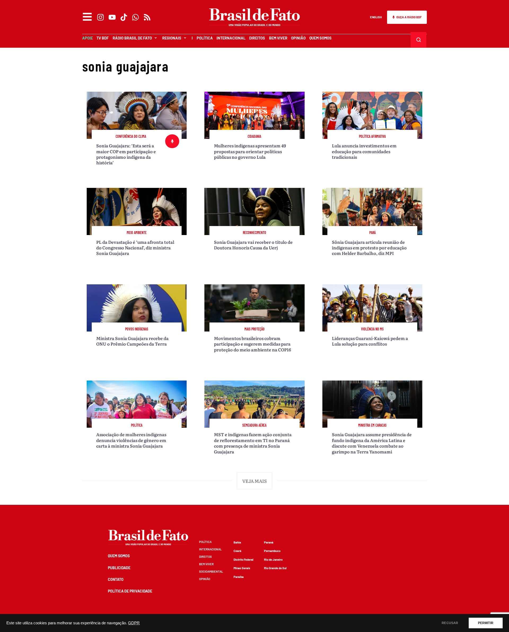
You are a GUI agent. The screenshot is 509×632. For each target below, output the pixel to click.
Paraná (268, 542)
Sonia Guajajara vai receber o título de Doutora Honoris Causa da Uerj (253, 245)
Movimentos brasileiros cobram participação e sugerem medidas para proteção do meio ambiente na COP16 (252, 344)
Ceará (237, 551)
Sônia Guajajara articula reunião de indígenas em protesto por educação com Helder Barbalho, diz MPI (369, 248)
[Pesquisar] (418, 39)
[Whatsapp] (135, 17)
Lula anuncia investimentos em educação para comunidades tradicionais (364, 151)
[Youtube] (112, 17)
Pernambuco (272, 551)
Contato (116, 579)
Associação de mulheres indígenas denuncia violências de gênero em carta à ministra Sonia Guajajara (131, 440)
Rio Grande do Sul (275, 568)
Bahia (237, 542)
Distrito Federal (243, 559)
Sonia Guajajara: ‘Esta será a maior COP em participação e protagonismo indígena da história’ (126, 154)
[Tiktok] (124, 17)
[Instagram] (100, 17)
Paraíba (239, 576)
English (376, 17)
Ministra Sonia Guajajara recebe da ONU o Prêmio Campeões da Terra (132, 341)
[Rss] (147, 17)
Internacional (231, 38)
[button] (254, 480)
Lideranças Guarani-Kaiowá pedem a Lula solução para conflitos (370, 341)
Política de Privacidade (130, 591)
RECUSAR (450, 623)
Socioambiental (211, 571)
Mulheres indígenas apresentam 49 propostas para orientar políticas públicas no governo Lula (250, 151)
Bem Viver (278, 38)
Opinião (298, 38)
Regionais (171, 38)
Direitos (257, 38)
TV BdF (102, 38)
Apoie (87, 38)
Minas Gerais (242, 568)
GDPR (134, 623)
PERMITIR (485, 623)
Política (205, 38)
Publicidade (119, 567)
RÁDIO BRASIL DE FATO (132, 38)
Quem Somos (320, 38)
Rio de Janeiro (273, 559)
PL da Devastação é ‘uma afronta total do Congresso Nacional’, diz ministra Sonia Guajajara (135, 248)
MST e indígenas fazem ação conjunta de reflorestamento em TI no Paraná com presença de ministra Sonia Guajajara (253, 442)
